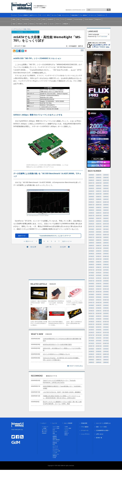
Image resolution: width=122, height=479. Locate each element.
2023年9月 (105, 204)
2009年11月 (91, 357)
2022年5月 (91, 221)
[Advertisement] (88, 5)
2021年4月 (98, 232)
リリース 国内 (56, 426)
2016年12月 (106, 278)
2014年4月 (98, 308)
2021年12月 (106, 223)
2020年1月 (98, 245)
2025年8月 (91, 185)
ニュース (54, 423)
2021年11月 (91, 226)
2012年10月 (98, 324)
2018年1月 (98, 267)
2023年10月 (98, 204)
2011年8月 (91, 338)
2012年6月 (105, 327)
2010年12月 (106, 343)
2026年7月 (98, 174)
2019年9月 (105, 248)
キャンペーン (56, 441)
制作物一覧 (99, 437)
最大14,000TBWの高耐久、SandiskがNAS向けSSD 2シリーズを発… (56, 323)
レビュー (14, 15)
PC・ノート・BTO (45, 15)
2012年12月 (106, 321)
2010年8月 (91, 348)
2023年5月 (91, 210)
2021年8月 (91, 229)
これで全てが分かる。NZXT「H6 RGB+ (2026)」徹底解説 (62, 392)
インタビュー (45, 426)
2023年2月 (91, 213)
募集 (54, 433)
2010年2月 (91, 354)
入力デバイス (56, 454)
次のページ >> (67, 241)
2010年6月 (105, 348)
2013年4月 (98, 319)
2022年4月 (98, 221)
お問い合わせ (99, 434)
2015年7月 (98, 294)
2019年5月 (91, 253)
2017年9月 (105, 270)
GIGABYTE (50, 19)
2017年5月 (91, 275)
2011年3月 (105, 340)
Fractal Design (78, 19)
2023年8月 (91, 207)
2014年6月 (105, 305)
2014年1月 (98, 310)
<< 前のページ (28, 241)
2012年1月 (98, 332)
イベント (55, 434)
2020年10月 (98, 237)
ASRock (20, 23)
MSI (18, 19)
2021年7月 (98, 229)
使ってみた (44, 430)
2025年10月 (98, 183)
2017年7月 (98, 272)
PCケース (58, 23)
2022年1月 (98, 223)
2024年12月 (106, 191)
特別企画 (44, 433)
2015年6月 (105, 294)
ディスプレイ (56, 449)
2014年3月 (105, 308)
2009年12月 (106, 354)
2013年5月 (91, 319)
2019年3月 (105, 253)
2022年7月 (98, 218)
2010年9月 (105, 346)
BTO (54, 430)
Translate (103, 36)
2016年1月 (98, 289)
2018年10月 (98, 259)
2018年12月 (106, 256)
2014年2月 (91, 310)
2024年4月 (98, 199)
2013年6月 (105, 316)
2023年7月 (98, 207)
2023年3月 (105, 210)
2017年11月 (91, 270)
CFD (39, 19)
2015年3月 (105, 297)
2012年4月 (98, 329)
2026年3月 (105, 177)
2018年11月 (91, 259)
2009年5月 (91, 362)
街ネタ (45, 23)
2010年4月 (98, 351)
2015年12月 (106, 289)
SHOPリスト (101, 15)
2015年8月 (91, 294)
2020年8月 (91, 240)
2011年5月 (91, 340)
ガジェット (55, 447)
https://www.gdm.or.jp (17, 429)
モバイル (54, 15)
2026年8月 (91, 174)
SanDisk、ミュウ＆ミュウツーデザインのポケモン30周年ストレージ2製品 (74, 302)
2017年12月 (106, 267)
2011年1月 (98, 343)
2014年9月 (105, 302)
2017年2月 (91, 278)
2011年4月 (98, 340)
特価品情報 (75, 15)
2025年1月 (98, 191)
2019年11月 (91, 248)
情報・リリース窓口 (101, 427)
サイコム (33, 19)
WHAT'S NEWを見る (76, 366)
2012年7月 (98, 327)
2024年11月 (91, 193)
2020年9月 (105, 237)
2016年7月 (98, 283)
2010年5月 (91, 351)
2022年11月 (91, 215)
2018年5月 (91, 264)
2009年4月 (98, 362)
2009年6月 (105, 359)
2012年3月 (105, 329)
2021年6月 (105, 229)
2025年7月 (98, 185)
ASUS (44, 19)
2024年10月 (98, 193)
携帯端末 (55, 455)
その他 (54, 457)
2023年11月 (91, 204)
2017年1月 (98, 278)
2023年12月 (106, 202)
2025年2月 (91, 191)
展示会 (66, 434)
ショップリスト (85, 434)
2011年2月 (91, 343)
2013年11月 (91, 313)
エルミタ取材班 (23, 15)
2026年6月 (105, 174)
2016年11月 (91, 280)
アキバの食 (39, 23)
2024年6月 (105, 196)
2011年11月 (91, 335)
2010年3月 (105, 351)
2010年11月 (91, 346)
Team (14, 23)
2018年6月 (105, 261)
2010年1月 (98, 354)
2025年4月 (98, 188)
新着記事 (65, 23)
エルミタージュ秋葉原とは (103, 423)
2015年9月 (105, 291)
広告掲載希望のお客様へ (102, 430)
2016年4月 (98, 286)
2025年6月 (105, 185)
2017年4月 (98, 275)
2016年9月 (105, 280)
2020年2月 (91, 245)
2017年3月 (105, 275)
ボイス (66, 431)
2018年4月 (98, 264)
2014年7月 (98, 305)
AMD (14, 19)
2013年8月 (91, 316)
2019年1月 (98, 256)
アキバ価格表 (83, 15)
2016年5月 (91, 286)
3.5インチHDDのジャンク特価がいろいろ (56, 354)
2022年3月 (105, 221)
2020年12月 (106, 234)
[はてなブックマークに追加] (23, 51)
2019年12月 (106, 245)
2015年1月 (98, 300)
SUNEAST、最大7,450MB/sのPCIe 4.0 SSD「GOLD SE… (39, 302)
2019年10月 (98, 248)
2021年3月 (105, 232)
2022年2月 (91, 223)
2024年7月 (98, 196)
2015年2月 (91, 300)
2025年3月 (105, 188)
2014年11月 (91, 302)
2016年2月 (91, 289)
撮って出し (27, 29)
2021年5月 (91, 232)
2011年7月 (98, 338)
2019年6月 (105, 251)
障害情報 (55, 443)
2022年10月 (98, 215)
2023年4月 (98, 210)
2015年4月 (98, 297)
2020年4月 (98, 242)
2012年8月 (91, 327)
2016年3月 (105, 286)
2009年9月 (105, 357)
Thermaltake (25, 19)
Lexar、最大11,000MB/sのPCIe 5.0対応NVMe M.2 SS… (74, 323)
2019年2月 (91, 256)
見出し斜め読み (56, 439)
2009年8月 (91, 359)
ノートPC (55, 452)
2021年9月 (105, 226)
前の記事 (33, 247)
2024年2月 (91, 202)
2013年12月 (106, 310)
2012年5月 (91, 329)
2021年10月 (98, 226)
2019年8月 (91, 251)
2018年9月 (105, 259)
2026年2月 (91, 180)
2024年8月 (91, 196)
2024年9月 (105, 193)
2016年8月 (91, 283)
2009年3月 (105, 362)
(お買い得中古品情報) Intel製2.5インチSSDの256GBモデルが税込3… (39, 323)
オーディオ (55, 446)
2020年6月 (105, 240)
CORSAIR (69, 19)
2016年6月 (105, 283)
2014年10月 (98, 302)
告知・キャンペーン (64, 15)
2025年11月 (91, 183)
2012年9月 (105, 324)
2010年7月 (98, 348)
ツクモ (57, 19)
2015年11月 (91, 291)
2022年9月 (105, 215)
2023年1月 (98, 213)
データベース (92, 15)
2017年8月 (91, 272)
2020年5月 (91, 242)
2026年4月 (98, 177)
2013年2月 (91, 321)
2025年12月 (106, 180)
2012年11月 (91, 324)
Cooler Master (89, 19)
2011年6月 (105, 338)
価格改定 (55, 438)
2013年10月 (98, 313)
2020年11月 (91, 237)
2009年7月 (98, 359)
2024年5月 (91, 199)
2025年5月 (91, 188)
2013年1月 (98, 321)
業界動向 (55, 436)
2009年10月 (98, 357)
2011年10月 (98, 335)
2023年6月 (105, 207)
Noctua (32, 23)
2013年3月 (105, 319)
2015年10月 (98, 291)
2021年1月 (98, 234)
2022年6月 (105, 218)
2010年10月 (98, 346)
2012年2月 (91, 332)
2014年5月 (91, 308)
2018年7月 (98, 261)
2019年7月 (98, 251)
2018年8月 (91, 261)
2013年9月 (105, 313)
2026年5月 (91, 177)
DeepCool (98, 19)
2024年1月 (98, 202)
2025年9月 (105, 183)
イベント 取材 (68, 428)
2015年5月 (91, 297)
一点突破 (44, 428)
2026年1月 (98, 180)
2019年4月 (98, 253)
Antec (25, 23)
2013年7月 (98, 316)
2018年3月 (105, 264)
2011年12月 (106, 332)
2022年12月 (106, 213)
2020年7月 (98, 240)
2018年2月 (91, 267)
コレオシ (51, 23)
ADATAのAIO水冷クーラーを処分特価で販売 (57, 344)
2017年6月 (105, 272)
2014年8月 (91, 305)
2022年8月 (91, 218)
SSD (82, 50)
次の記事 (63, 247)
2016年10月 (98, 280)
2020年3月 (105, 242)
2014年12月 (106, 300)
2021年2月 (91, 234)
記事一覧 (48, 247)
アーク (63, 19)
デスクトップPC (56, 451)
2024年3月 (105, 199)
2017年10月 (98, 270)
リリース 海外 (56, 428)
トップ (13, 29)
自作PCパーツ (34, 15)
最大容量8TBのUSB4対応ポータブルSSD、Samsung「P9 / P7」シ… (56, 302)
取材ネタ (67, 433)
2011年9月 (105, 335)
